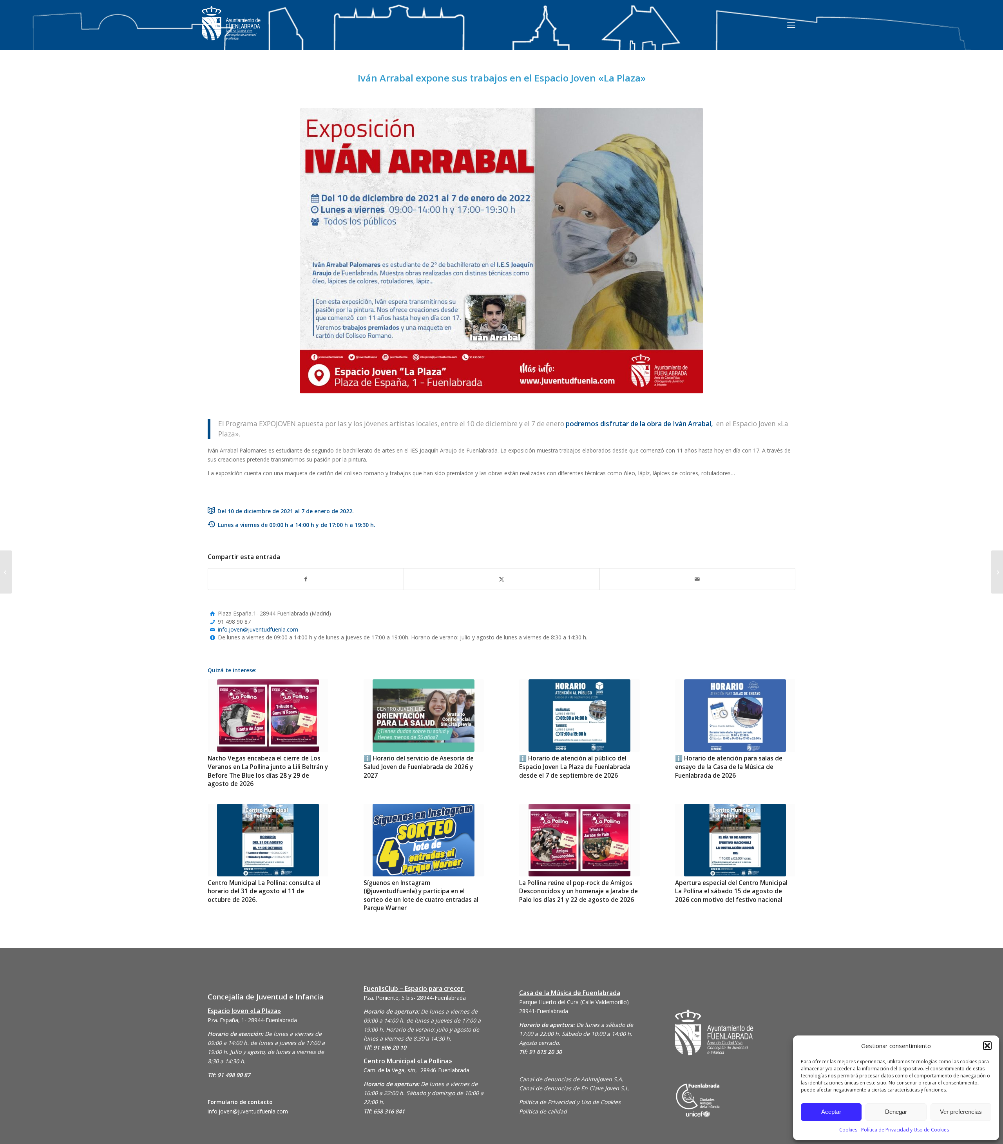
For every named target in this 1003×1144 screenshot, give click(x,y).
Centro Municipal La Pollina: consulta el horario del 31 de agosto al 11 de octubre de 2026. (264, 891)
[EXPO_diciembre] (501, 250)
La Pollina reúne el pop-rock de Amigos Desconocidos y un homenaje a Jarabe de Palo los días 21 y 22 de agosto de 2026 (578, 891)
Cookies (848, 1129)
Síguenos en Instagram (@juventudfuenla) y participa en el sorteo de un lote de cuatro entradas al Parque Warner (421, 895)
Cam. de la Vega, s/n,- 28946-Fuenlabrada (416, 1070)
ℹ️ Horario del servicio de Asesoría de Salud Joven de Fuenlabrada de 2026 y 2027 (419, 766)
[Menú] (791, 25)
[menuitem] (791, 25)
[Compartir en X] (501, 579)
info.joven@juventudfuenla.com (258, 629)
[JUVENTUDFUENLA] (231, 31)
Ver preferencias (961, 1111)
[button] (987, 1046)
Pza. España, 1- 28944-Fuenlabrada (252, 1020)
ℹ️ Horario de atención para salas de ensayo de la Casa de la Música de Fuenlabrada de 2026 (728, 766)
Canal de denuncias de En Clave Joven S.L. (574, 1088)
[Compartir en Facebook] (306, 579)
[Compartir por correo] (697, 579)
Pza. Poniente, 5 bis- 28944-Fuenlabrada (415, 997)
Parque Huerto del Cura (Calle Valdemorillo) (574, 1002)
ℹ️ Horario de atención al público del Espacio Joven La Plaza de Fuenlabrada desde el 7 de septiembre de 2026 (574, 766)
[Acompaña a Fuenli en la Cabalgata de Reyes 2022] (997, 572)
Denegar (896, 1111)
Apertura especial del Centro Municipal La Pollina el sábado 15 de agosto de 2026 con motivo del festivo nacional (731, 891)
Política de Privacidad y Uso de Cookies (905, 1129)
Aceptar (831, 1111)
